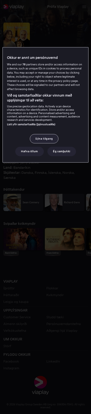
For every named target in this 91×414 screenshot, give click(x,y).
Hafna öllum (29, 151)
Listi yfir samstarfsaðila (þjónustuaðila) (31, 124)
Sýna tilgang (44, 138)
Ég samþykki (61, 151)
